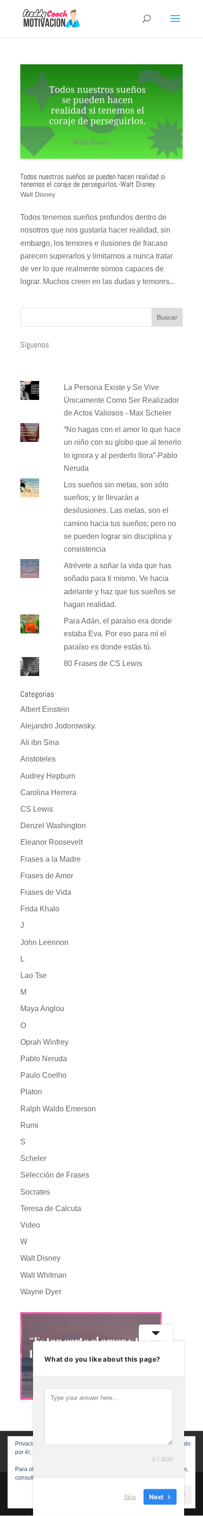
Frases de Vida (45, 892)
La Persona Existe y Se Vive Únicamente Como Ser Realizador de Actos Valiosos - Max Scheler (121, 400)
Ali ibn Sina (39, 742)
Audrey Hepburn (48, 776)
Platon (31, 1092)
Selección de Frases (54, 1175)
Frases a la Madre (50, 859)
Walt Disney (37, 194)
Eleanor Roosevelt (51, 842)
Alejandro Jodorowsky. (58, 726)
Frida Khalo (39, 909)
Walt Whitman (43, 1275)
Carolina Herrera (48, 792)
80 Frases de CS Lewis (103, 663)
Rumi (29, 1125)
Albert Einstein (44, 709)
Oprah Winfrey (44, 1042)
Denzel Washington (53, 826)
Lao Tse (33, 975)
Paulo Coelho (43, 1075)
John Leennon (44, 942)
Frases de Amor (46, 876)
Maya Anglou (42, 1009)
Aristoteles (38, 759)
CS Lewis (36, 809)
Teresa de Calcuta (50, 1208)
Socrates (35, 1192)
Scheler (33, 1158)
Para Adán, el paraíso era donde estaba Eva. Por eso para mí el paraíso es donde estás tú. (118, 633)
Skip (130, 1496)
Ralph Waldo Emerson (58, 1109)
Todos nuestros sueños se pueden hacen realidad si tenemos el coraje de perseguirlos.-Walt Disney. (93, 180)
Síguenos (34, 344)
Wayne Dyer (40, 1292)
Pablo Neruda (43, 1059)
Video (30, 1225)
